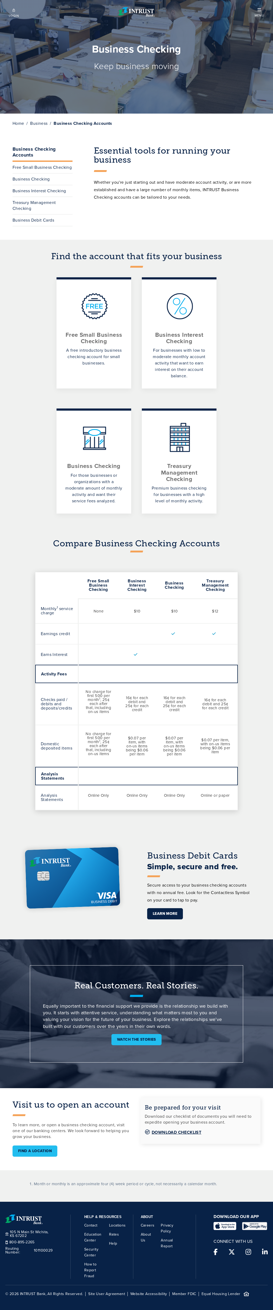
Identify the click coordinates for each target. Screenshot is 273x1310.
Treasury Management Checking (34, 205)
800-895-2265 (22, 1242)
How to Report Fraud (90, 1270)
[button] (259, 12)
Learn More (165, 913)
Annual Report (167, 1243)
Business (38, 123)
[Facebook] (216, 1252)
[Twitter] (231, 1252)
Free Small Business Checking (42, 167)
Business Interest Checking (39, 191)
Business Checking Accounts (34, 152)
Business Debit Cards (33, 220)
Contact (91, 1225)
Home (18, 123)
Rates (114, 1234)
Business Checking (31, 179)
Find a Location (35, 1151)
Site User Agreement (106, 1294)
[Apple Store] (225, 1226)
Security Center (91, 1252)
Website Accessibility (148, 1294)
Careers (148, 1225)
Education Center (93, 1237)
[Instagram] (248, 1252)
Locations (117, 1225)
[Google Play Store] (254, 1226)
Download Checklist (176, 1132)
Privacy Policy (167, 1228)
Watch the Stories (136, 1039)
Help (113, 1243)
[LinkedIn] (265, 1252)
